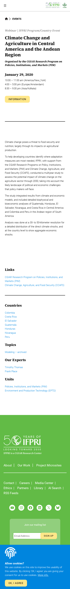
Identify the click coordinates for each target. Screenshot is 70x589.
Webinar (11, 30)
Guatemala (10, 324)
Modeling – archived (15, 352)
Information (17, 99)
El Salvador (11, 320)
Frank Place (11, 371)
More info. (43, 575)
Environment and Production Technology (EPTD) (30, 390)
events (16, 18)
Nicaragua (10, 332)
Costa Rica (11, 316)
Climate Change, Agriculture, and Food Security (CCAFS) (34, 285)
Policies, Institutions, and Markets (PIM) (26, 386)
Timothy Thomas (14, 367)
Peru (7, 336)
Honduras (10, 328)
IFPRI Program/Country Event (39, 30)
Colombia (10, 312)
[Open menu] (5, 6)
